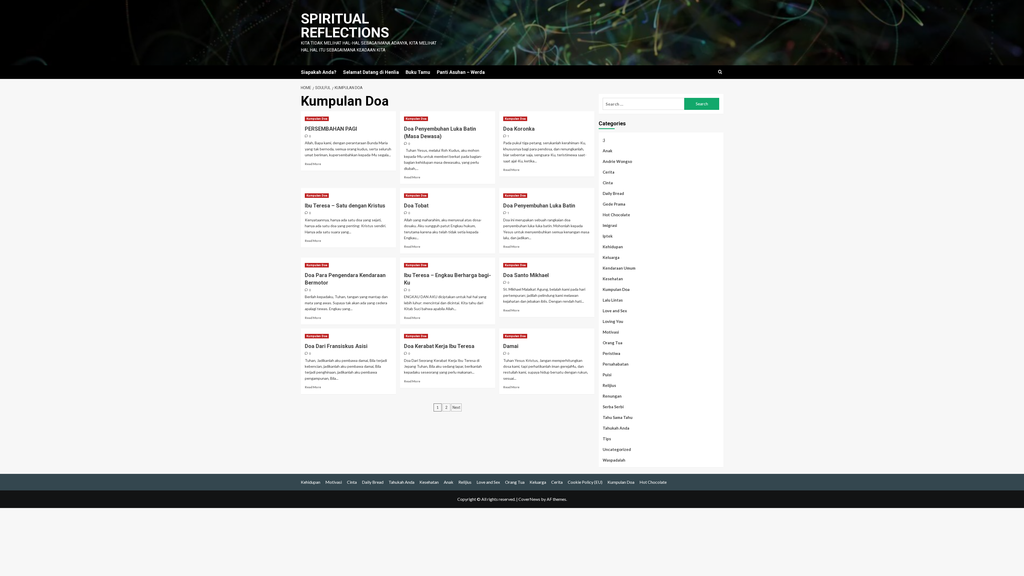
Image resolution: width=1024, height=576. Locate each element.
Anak (607, 150)
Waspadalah (614, 460)
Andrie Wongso (617, 161)
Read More (313, 164)
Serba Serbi (613, 406)
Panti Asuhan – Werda (461, 72)
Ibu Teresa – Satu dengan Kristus (345, 205)
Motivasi (611, 332)
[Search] (720, 72)
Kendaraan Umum (619, 268)
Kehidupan (613, 246)
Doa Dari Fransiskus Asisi (336, 346)
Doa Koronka (519, 129)
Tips (607, 438)
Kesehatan (613, 278)
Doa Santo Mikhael (526, 275)
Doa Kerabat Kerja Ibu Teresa (439, 346)
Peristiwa (611, 353)
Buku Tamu (418, 72)
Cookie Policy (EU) (585, 482)
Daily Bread (613, 193)
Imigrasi (610, 225)
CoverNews (529, 499)
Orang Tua (612, 342)
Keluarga (611, 257)
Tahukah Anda (616, 428)
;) (604, 140)
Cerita (608, 172)
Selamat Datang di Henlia (371, 72)
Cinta (608, 182)
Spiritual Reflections (345, 26)
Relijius (609, 385)
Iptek (608, 236)
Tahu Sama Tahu (618, 417)
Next (456, 407)
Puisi (607, 374)
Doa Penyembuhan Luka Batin (539, 205)
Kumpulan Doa (316, 119)
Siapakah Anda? (318, 72)
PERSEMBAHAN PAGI (331, 129)
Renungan (612, 396)
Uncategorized (617, 449)
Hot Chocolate (616, 214)
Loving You (613, 321)
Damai (510, 346)
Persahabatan (616, 364)
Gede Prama (614, 204)
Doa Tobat (416, 205)
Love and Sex (615, 310)
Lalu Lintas (613, 300)
